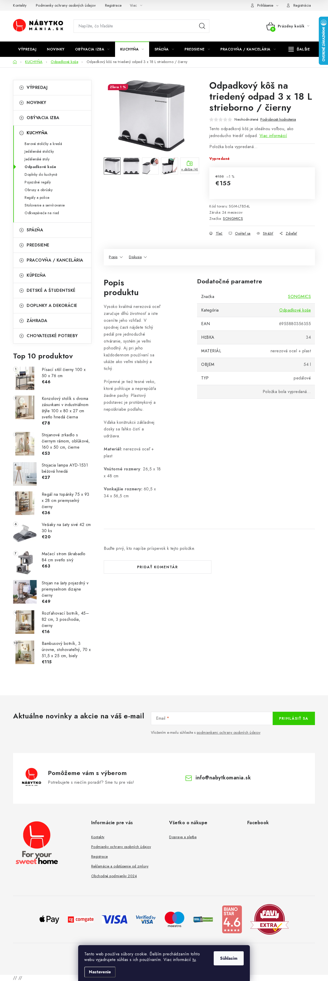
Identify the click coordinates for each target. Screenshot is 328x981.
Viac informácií (273, 136)
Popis (113, 257)
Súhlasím (228, 958)
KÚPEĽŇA (36, 275)
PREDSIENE (38, 245)
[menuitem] (27, 49)
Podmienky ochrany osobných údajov (66, 5)
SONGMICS (233, 218)
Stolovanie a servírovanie (45, 205)
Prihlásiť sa (294, 718)
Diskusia (135, 257)
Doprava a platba (183, 837)
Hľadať (202, 26)
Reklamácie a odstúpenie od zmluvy (120, 866)
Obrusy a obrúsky (39, 189)
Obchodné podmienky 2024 (114, 876)
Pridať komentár (157, 567)
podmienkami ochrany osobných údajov (229, 732)
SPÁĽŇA (35, 230)
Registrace (113, 5)
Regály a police (37, 197)
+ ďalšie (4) (189, 169)
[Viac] (299, 49)
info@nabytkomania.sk (223, 777)
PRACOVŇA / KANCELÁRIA (55, 260)
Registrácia (302, 5)
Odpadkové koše (40, 166)
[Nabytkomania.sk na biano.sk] (232, 919)
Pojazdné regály (38, 182)
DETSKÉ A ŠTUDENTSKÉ (51, 290)
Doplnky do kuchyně (41, 174)
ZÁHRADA (37, 321)
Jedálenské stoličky (39, 151)
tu (194, 960)
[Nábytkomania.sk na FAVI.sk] (269, 919)
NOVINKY (36, 103)
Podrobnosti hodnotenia (278, 119)
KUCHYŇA (37, 133)
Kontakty (19, 5)
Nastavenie (100, 972)
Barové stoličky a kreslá (43, 143)
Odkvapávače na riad (42, 212)
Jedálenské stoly (37, 159)
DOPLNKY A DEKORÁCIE (52, 305)
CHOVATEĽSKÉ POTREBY (52, 336)
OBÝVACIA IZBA (43, 118)
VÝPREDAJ (37, 87)
